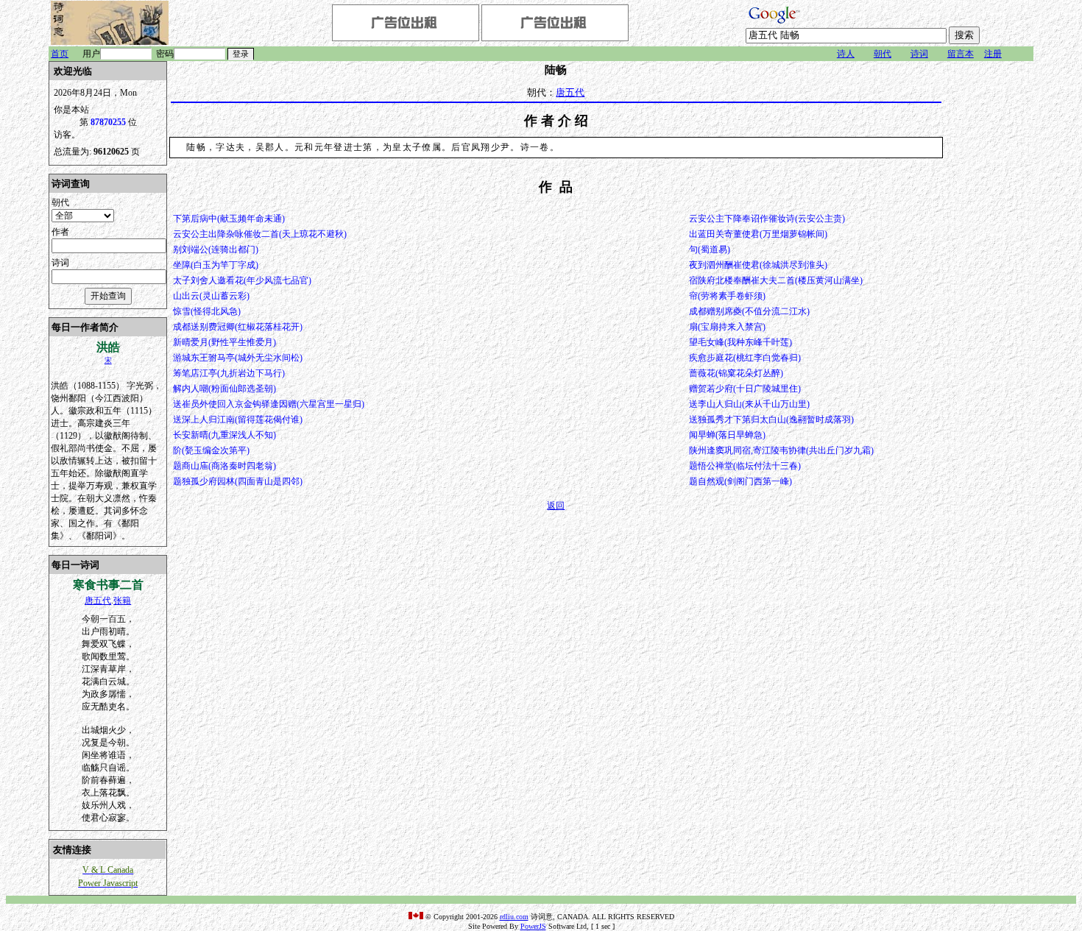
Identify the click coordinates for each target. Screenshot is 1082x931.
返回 (556, 505)
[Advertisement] (989, 282)
